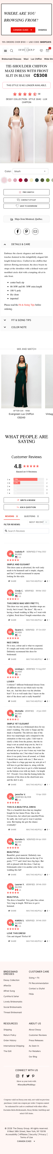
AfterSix (7, 985)
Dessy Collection (11, 980)
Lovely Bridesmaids (13, 1001)
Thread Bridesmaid (13, 1012)
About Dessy (35, 1029)
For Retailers (35, 1051)
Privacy (42, 1134)
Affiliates (23, 1134)
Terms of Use (26, 1137)
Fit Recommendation (39, 983)
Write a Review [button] (27, 500)
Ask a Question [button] (28, 507)
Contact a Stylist (37, 988)
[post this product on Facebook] (17, 231)
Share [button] (13, 581)
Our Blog (33, 1056)
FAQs (31, 994)
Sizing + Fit (34, 978)
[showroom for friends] (41, 51)
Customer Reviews (38, 1035)
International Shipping (14, 1046)
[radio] (15, 94)
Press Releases (36, 1040)
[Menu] (5, 51)
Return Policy (10, 1035)
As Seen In (34, 1046)
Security (33, 1134)
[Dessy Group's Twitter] (29, 1076)
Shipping (8, 1029)
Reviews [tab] (9, 516)
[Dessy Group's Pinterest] (34, 1076)
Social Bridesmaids (13, 1007)
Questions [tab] (29, 516)
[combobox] (28, 171)
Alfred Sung (9, 991)
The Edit (7, 1051)
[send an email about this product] (35, 231)
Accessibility (12, 1134)
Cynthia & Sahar (11, 996)
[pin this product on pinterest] (26, 231)
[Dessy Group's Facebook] (23, 1076)
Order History (10, 1040)
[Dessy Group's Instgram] (18, 1076)
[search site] (12, 51)
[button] (17, 135)
